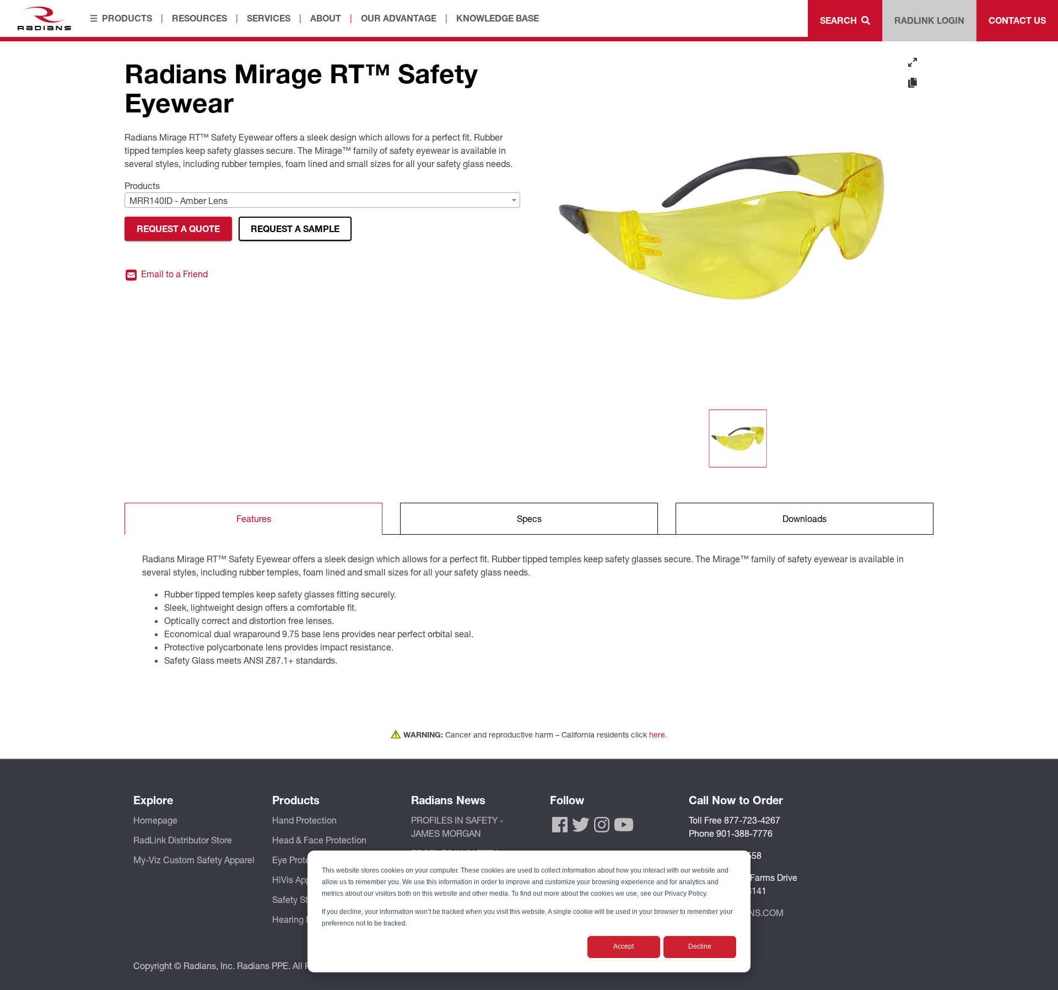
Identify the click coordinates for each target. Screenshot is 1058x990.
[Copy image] (912, 83)
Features (253, 518)
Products (142, 185)
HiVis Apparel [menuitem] (299, 879)
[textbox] (322, 200)
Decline (699, 946)
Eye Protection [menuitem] (301, 859)
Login (929, 20)
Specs (529, 518)
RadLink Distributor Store (182, 840)
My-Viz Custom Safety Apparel (194, 859)
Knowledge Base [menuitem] (497, 18)
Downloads (804, 518)
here (657, 734)
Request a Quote (178, 228)
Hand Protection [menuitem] (304, 820)
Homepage (155, 820)
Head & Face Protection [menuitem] (319, 840)
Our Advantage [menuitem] (398, 18)
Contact (1017, 20)
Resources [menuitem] (199, 18)
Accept (623, 946)
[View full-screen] (912, 62)
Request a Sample (295, 228)
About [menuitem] (325, 18)
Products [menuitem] (127, 18)
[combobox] (322, 200)
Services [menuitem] (268, 18)
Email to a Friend (173, 274)
